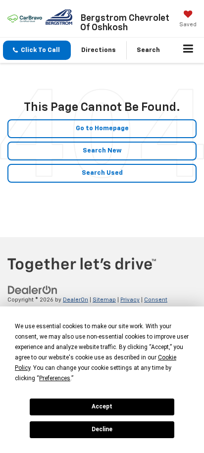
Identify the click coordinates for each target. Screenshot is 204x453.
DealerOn (75, 299)
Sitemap (104, 299)
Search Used (102, 173)
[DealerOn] (32, 290)
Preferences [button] (54, 378)
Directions (98, 50)
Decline (102, 429)
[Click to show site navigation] (188, 50)
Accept (102, 406)
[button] (37, 50)
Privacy (130, 299)
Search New (102, 151)
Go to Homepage (102, 128)
